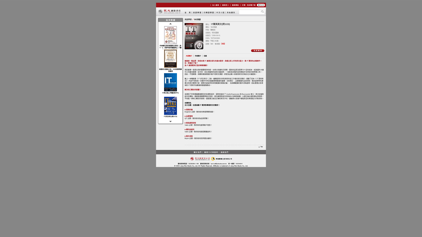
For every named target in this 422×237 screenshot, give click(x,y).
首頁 (188, 13)
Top (261, 146)
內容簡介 (189, 56)
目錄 (205, 56)
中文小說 (220, 13)
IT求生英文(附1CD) (170, 116)
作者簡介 (198, 56)
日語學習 (208, 13)
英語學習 (197, 13)
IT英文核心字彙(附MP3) (170, 93)
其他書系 (231, 13)
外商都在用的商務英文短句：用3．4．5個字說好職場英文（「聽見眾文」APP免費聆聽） (170, 47)
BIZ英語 (197, 19)
